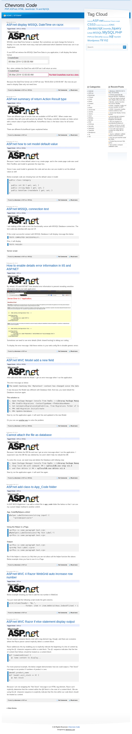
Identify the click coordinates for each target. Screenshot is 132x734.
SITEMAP (17, 15)
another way (23, 420)
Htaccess (104, 25)
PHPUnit (90, 37)
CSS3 (91, 24)
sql (111, 36)
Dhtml (90, 101)
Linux (90, 33)
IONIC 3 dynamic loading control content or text (117, 109)
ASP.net (19, 28)
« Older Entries (12, 708)
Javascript (94, 28)
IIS (89, 105)
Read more (74, 90)
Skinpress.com (70, 729)
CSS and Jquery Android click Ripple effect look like (117, 99)
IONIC (112, 25)
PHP (118, 32)
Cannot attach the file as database (29, 435)
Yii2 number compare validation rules (116, 145)
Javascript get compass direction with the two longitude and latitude (117, 118)
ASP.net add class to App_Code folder (32, 487)
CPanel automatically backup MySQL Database (117, 95)
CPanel (112, 21)
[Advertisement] (106, 68)
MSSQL (24, 28)
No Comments (62, 90)
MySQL (108, 32)
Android (89, 21)
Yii (101, 40)
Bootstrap (107, 21)
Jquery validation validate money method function (117, 134)
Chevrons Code (21, 5)
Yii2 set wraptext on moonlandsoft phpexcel (116, 122)
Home (9, 15)
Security (99, 36)
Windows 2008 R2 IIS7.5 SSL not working (117, 91)
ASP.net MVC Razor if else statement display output (41, 621)
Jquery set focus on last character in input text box (117, 125)
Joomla (107, 28)
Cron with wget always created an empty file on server (116, 130)
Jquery (116, 28)
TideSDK (117, 37)
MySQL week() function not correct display (116, 102)
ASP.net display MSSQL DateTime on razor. (35, 24)
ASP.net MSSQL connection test (28, 209)
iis (108, 25)
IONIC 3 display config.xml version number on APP (117, 106)
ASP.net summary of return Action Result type (37, 99)
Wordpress (93, 40)
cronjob (117, 21)
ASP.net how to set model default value (32, 144)
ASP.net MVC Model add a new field (30, 360)
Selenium (106, 37)
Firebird (98, 25)
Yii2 (106, 40)
